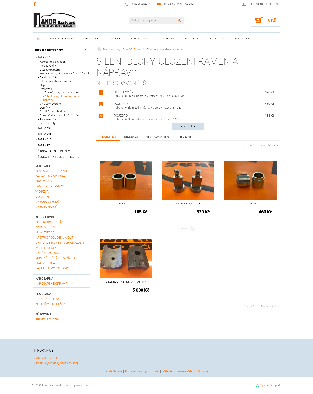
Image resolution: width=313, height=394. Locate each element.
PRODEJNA (192, 38)
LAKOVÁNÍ (42, 196)
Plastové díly (48, 119)
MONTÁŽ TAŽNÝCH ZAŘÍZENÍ (55, 258)
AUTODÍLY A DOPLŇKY (50, 304)
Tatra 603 (45, 133)
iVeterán (167, 371)
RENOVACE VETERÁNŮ (51, 171)
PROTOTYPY (43, 181)
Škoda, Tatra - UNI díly (54, 151)
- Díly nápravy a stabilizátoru (61, 92)
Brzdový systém (50, 69)
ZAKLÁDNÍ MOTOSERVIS (52, 268)
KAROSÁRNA (139, 38)
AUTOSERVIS (166, 38)
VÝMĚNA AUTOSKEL (49, 253)
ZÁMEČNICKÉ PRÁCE (50, 186)
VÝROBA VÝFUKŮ (47, 201)
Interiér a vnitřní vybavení (55, 81)
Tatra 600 (45, 127)
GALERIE (114, 38)
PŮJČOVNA (242, 38)
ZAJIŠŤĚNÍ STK (45, 247)
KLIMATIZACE (45, 232)
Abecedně (184, 136)
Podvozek (46, 89)
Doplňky (45, 107)
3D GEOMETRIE (46, 227)
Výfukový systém (50, 103)
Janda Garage (113, 371)
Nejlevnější (108, 136)
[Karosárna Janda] (54, 20)
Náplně (44, 85)
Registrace (273, 4)
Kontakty (217, 38)
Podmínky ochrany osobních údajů (57, 363)
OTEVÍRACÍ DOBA (47, 299)
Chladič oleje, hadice (53, 111)
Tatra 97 (44, 145)
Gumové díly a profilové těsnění (59, 115)
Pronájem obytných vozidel (142, 371)
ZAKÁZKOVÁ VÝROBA (50, 176)
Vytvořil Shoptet (270, 385)
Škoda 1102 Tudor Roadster (58, 156)
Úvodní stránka (38, 38)
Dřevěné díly (47, 123)
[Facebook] (35, 4)
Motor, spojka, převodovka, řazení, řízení (64, 73)
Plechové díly (48, 65)
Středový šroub (126, 92)
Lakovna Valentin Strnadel (192, 371)
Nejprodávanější (158, 136)
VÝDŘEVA (42, 191)
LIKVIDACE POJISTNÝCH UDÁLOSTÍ (59, 242)
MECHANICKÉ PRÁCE (50, 222)
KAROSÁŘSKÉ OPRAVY (51, 283)
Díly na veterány (61, 38)
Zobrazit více (186, 126)
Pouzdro (121, 104)
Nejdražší (131, 136)
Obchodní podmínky (48, 358)
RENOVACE (91, 38)
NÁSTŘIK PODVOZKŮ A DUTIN (56, 237)
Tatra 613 (45, 139)
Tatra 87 (44, 57)
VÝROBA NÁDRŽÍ (47, 207)
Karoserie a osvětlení (53, 61)
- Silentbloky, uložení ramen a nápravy (61, 98)
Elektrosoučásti (49, 77)
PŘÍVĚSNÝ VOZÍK (47, 319)
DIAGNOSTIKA (45, 263)
